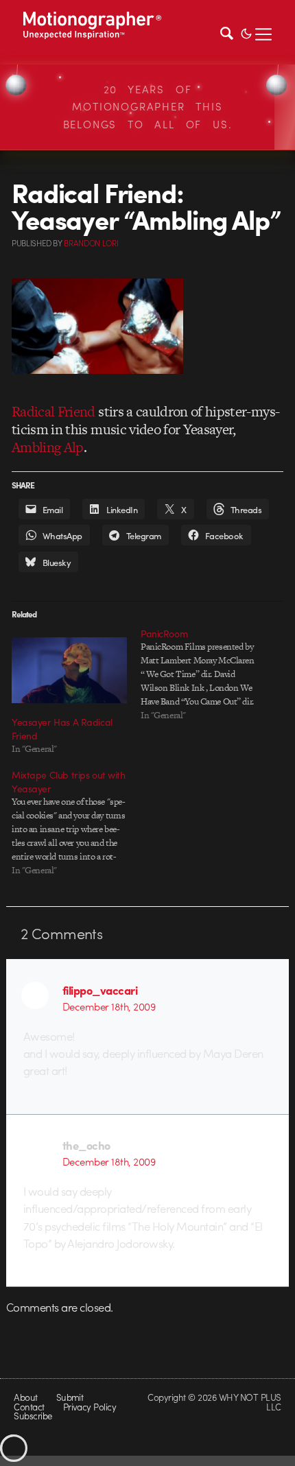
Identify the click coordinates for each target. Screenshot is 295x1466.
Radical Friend (53, 411)
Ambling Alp (48, 447)
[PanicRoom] (205, 674)
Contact (29, 1406)
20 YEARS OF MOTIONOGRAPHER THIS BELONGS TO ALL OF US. (148, 107)
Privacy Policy (90, 1406)
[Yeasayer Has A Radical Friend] (69, 670)
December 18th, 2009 (108, 1006)
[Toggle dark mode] (246, 32)
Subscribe (32, 1415)
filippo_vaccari (99, 990)
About (25, 1397)
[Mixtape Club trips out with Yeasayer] (76, 822)
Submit (70, 1397)
